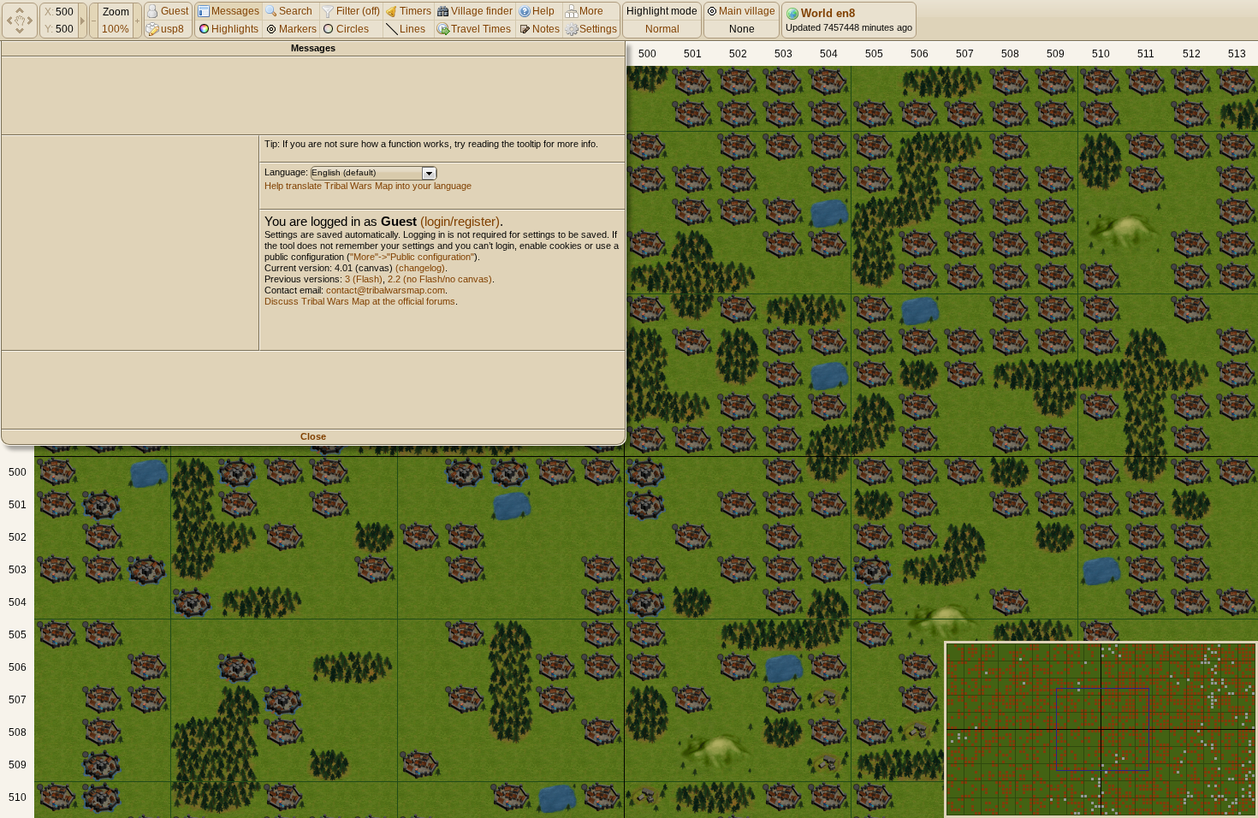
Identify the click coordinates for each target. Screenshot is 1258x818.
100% (115, 29)
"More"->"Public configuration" (412, 257)
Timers (415, 11)
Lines (412, 29)
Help (543, 11)
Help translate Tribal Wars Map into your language (368, 186)
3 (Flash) (364, 279)
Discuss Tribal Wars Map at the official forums (359, 301)
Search (295, 11)
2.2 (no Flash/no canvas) (440, 279)
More (591, 11)
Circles (352, 29)
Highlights (234, 29)
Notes (546, 29)
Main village (745, 11)
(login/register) (460, 221)
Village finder (482, 11)
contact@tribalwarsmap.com (385, 290)
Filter (349, 11)
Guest (174, 11)
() (371, 11)
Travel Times (481, 29)
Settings (598, 29)
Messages (235, 11)
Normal (662, 29)
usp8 (172, 29)
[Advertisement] (313, 95)
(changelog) (420, 268)
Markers (298, 29)
